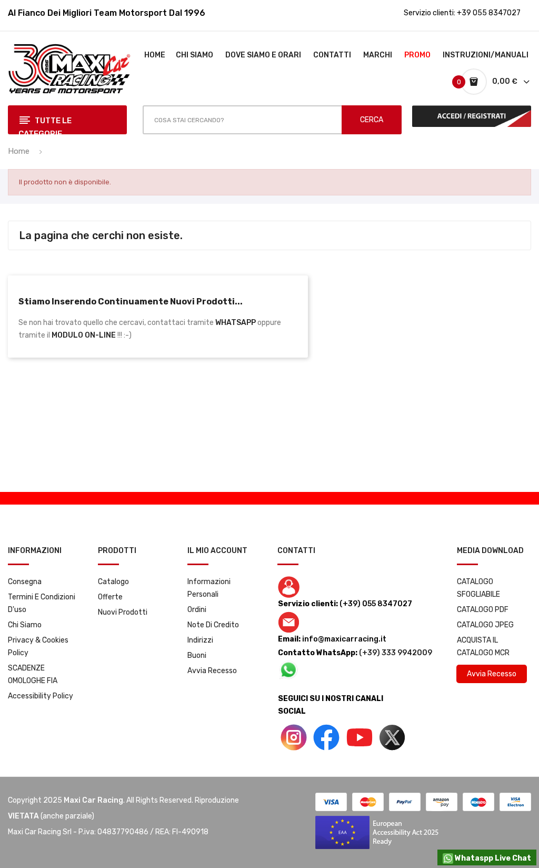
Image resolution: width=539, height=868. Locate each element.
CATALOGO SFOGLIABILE (478, 588)
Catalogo (113, 581)
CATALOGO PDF (482, 609)
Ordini (196, 609)
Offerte (110, 597)
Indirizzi (200, 640)
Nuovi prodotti (122, 612)
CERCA (371, 119)
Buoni (196, 655)
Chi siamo (25, 624)
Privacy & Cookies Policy (38, 646)
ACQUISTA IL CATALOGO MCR (483, 646)
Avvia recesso (212, 670)
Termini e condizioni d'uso (41, 603)
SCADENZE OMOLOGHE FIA (32, 674)
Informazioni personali (209, 588)
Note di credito (213, 624)
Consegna (25, 581)
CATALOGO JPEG (485, 624)
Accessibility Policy (40, 696)
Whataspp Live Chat (492, 858)
